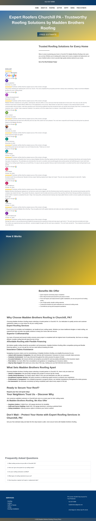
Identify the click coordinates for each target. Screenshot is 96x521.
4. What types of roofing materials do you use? (19, 476)
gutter (59, 8)
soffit (66, 8)
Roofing (52, 8)
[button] (48, 463)
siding (72, 8)
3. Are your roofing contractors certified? (18, 471)
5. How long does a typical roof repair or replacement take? (22, 480)
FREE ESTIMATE (81, 8)
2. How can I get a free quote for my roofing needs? (20, 467)
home (37, 8)
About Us (44, 8)
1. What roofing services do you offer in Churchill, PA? (21, 463)
